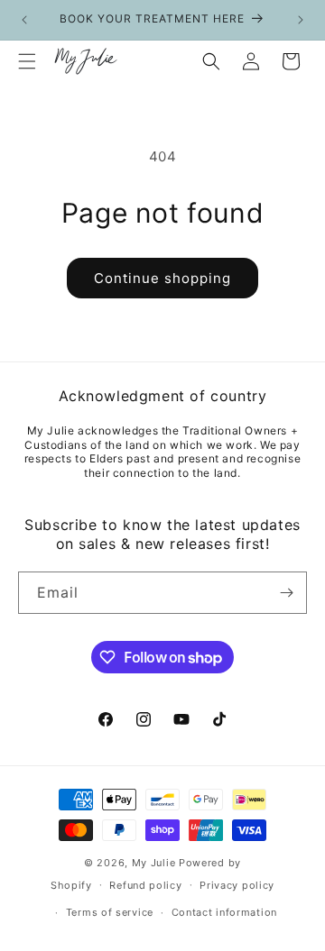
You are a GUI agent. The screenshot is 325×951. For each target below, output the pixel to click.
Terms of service (109, 912)
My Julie (154, 862)
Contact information (224, 912)
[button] (27, 61)
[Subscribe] (286, 593)
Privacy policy (237, 885)
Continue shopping (162, 278)
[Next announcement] (300, 20)
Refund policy (145, 885)
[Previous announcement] (24, 20)
